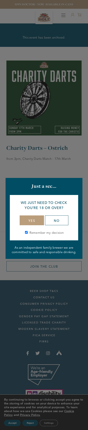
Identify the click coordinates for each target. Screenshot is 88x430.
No (57, 221)
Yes (31, 221)
